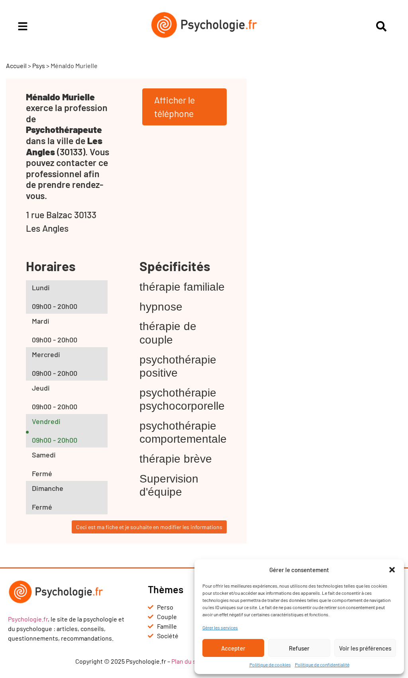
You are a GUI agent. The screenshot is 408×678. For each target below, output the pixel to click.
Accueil (16, 65)
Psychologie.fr (28, 619)
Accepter (233, 648)
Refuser (299, 648)
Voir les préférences (365, 648)
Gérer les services (220, 627)
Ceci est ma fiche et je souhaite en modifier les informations (149, 527)
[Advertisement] (330, 197)
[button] (392, 570)
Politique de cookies (270, 664)
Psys (38, 65)
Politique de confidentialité (322, 664)
